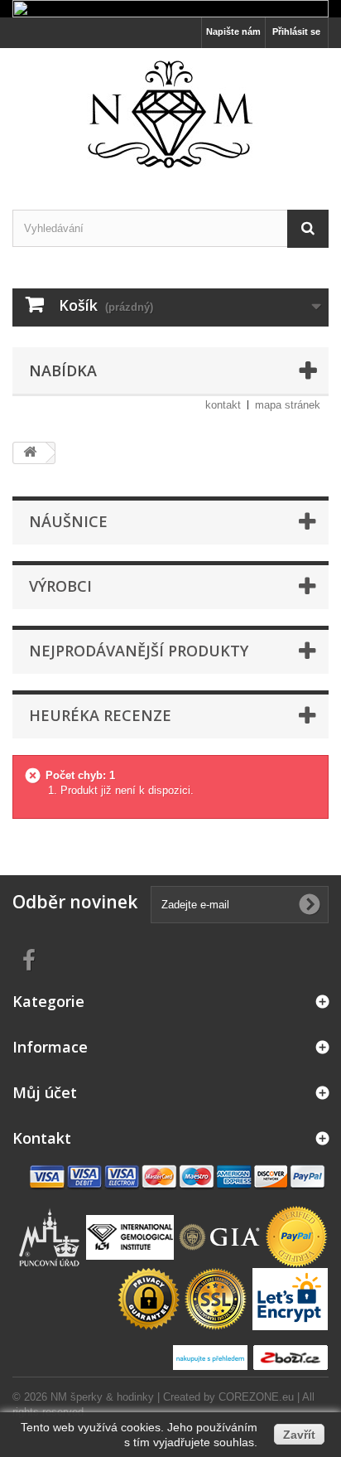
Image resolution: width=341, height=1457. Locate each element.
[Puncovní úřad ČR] (51, 1236)
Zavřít (299, 1434)
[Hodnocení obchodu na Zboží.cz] (290, 1357)
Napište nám (233, 31)
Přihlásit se (296, 31)
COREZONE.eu (256, 1397)
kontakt (223, 405)
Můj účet (44, 1092)
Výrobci (60, 586)
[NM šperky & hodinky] (170, 114)
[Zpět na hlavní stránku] (30, 453)
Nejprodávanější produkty (138, 651)
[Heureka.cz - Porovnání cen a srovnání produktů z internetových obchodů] (212, 1357)
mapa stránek (287, 405)
